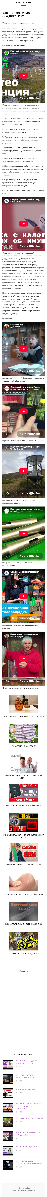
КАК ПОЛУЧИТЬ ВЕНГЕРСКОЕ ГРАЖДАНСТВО (28, 1133)
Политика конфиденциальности (23, 1190)
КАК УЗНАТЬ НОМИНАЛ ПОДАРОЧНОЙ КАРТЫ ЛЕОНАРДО (29, 1162)
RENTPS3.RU (23, 2)
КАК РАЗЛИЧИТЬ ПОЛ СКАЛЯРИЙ (29, 1118)
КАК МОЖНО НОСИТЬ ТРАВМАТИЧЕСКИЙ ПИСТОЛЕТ (28, 1076)
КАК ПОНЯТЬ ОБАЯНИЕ (25, 1089)
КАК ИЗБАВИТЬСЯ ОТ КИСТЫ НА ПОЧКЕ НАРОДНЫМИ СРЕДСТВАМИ (29, 1106)
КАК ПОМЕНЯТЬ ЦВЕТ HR (26, 1147)
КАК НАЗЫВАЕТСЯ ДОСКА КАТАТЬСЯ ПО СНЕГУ (26, 1062)
